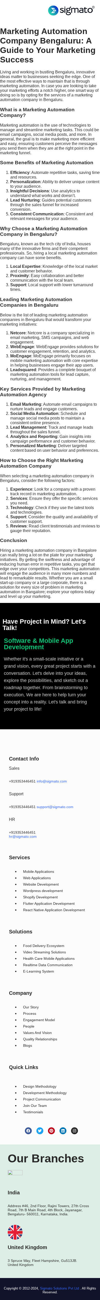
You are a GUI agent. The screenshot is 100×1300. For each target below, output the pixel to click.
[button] (16, 10)
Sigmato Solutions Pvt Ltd (59, 1288)
